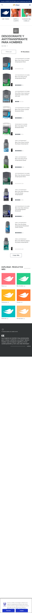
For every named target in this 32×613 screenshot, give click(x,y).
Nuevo (3, 286)
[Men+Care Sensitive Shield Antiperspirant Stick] (8, 178)
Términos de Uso (11, 608)
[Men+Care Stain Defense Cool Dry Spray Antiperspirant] (8, 194)
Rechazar (8, 610)
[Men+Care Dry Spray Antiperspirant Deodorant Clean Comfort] (8, 227)
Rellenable (4, 318)
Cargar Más (16, 255)
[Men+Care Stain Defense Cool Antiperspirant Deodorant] (8, 211)
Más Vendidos (20, 286)
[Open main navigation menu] (30, 5)
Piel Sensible (20, 318)
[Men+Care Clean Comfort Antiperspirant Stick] (8, 63)
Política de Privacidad (21, 608)
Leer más (4, 46)
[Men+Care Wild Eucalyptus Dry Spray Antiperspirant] (8, 244)
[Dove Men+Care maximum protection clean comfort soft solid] (8, 96)
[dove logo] (16, 4)
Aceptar (22, 610)
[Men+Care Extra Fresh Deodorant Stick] (8, 129)
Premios (19, 302)
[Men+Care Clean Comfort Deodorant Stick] (8, 112)
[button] (9, 52)
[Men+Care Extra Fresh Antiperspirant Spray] (8, 162)
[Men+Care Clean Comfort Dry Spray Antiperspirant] (8, 145)
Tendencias (4, 302)
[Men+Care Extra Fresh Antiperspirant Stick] (8, 80)
